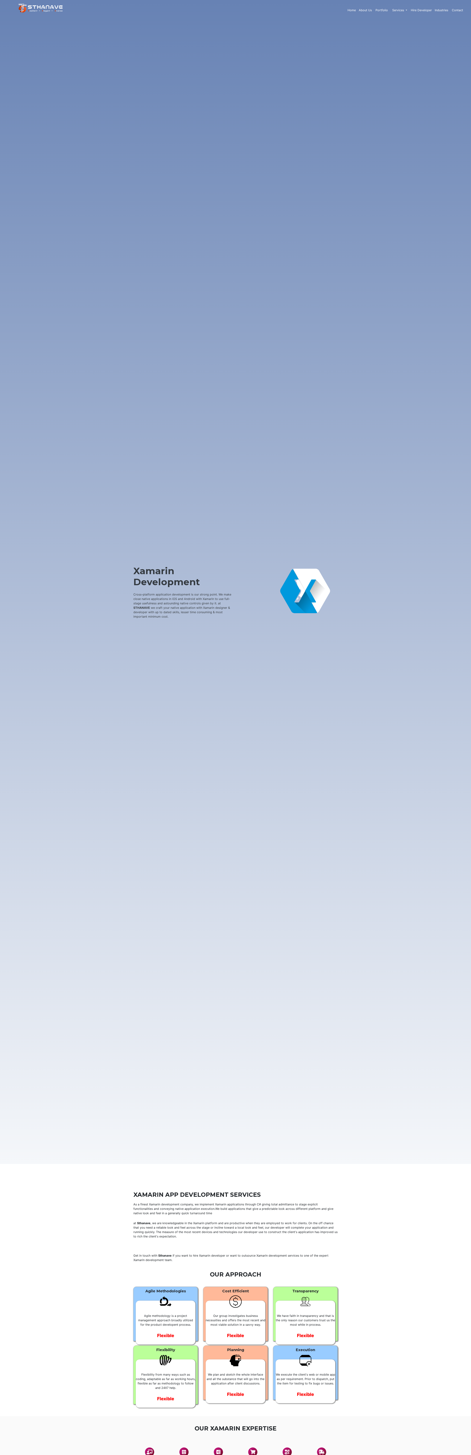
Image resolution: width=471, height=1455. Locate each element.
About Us (365, 10)
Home (352, 10)
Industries (441, 10)
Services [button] (398, 10)
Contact (457, 10)
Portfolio (382, 10)
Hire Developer (421, 10)
